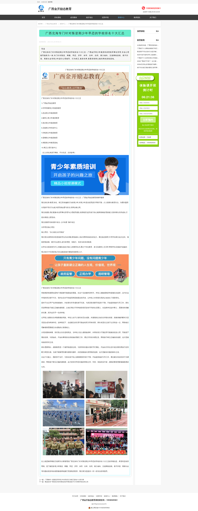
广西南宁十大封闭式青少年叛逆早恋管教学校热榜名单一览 (156, 58)
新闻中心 (121, 17)
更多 (157, 31)
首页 (43, 17)
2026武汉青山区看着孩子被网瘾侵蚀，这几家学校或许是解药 (157, 64)
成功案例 (73, 17)
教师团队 (137, 17)
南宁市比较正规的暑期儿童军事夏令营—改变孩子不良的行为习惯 (158, 67)
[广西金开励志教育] (41, 9)
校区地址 (89, 17)
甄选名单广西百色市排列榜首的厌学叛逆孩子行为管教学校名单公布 (66, 482)
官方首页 (75, 496)
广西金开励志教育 (51, 24)
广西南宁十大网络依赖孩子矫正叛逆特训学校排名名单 (154, 48)
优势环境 (105, 17)
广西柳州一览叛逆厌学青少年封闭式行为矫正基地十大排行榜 (64, 479)
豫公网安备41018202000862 (100, 508)
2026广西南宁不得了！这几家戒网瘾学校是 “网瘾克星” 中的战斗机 (158, 61)
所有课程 (57, 17)
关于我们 (153, 17)
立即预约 (148, 120)
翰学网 (50, 2)
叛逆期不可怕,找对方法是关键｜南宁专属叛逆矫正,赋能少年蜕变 (157, 51)
